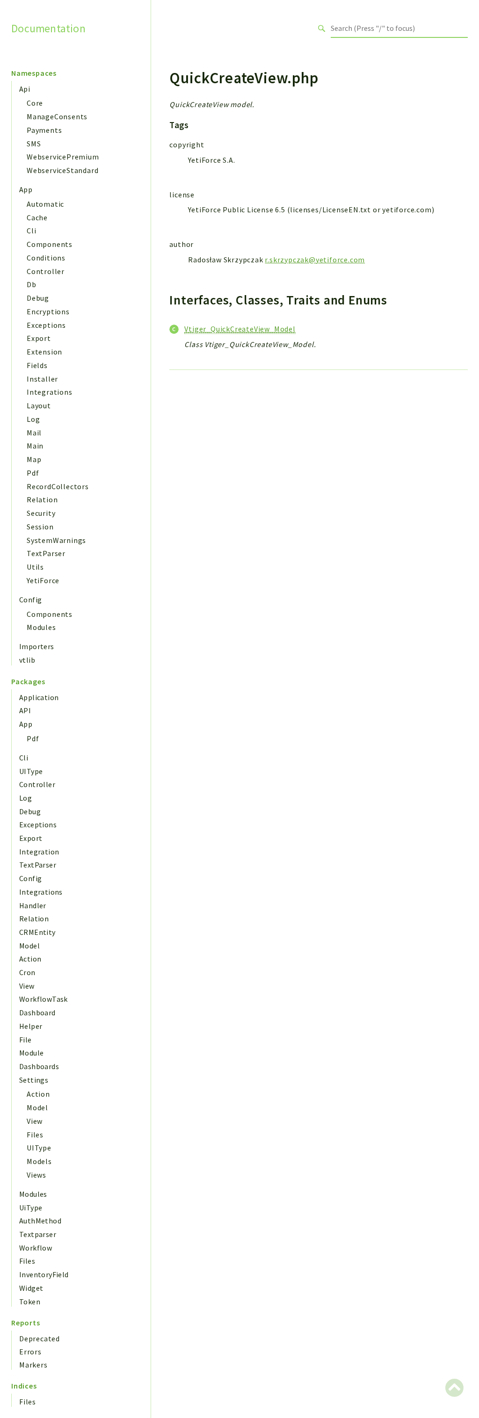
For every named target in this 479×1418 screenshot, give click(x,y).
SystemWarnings (56, 540)
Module (31, 1052)
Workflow (35, 1247)
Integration (39, 851)
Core (35, 103)
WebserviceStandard (62, 170)
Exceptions (46, 325)
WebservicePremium (63, 156)
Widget (31, 1288)
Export (39, 338)
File (25, 1039)
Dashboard (37, 1012)
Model (29, 945)
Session (40, 526)
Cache (37, 217)
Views (36, 1174)
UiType (30, 1207)
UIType (31, 771)
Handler (32, 905)
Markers (33, 1364)
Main (35, 445)
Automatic (45, 204)
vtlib (27, 660)
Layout (39, 405)
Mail (34, 432)
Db (31, 284)
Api (24, 89)
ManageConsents (57, 116)
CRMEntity (37, 932)
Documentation (48, 28)
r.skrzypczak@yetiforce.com (315, 259)
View (27, 986)
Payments (44, 130)
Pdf (33, 472)
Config (30, 599)
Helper (30, 1026)
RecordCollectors (58, 486)
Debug (38, 298)
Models (39, 1161)
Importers (36, 646)
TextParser (46, 553)
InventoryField (44, 1274)
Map (34, 459)
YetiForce (43, 580)
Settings (33, 1080)
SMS (34, 143)
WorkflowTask (43, 999)
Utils (35, 567)
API (25, 710)
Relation (42, 499)
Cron (27, 972)
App (25, 189)
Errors (30, 1351)
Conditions (46, 257)
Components (50, 244)
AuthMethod (40, 1220)
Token (29, 1301)
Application (38, 697)
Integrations (50, 392)
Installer (42, 378)
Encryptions (48, 311)
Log (33, 419)
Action (30, 958)
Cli (31, 230)
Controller (46, 271)
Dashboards (39, 1066)
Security (41, 513)
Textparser (37, 1234)
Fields (37, 365)
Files (35, 1134)
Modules (41, 627)
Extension (44, 351)
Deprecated (39, 1338)
